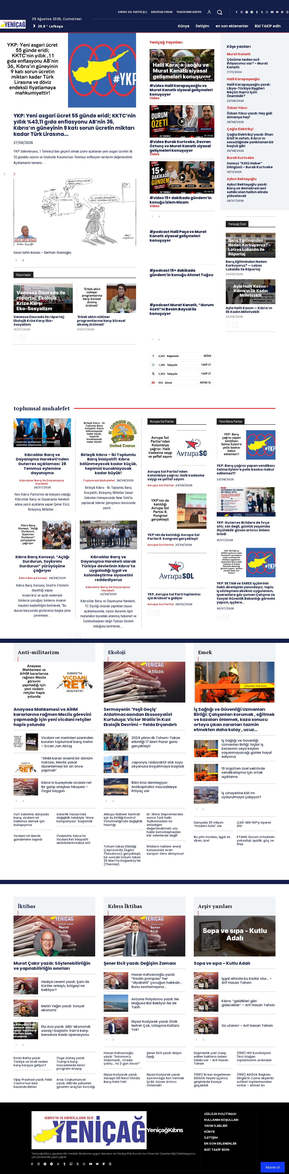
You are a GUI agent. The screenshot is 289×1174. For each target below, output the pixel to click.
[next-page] (14, 174)
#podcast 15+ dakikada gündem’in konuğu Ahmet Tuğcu (181, 272)
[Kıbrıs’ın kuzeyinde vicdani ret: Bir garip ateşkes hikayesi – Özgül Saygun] (26, 786)
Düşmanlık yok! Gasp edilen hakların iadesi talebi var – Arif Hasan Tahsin (211, 1058)
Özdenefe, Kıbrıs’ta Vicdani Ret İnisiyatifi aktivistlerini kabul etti (73, 839)
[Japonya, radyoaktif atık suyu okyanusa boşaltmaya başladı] (116, 764)
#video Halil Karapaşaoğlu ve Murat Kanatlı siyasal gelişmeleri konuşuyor (181, 90)
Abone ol (273, 1167)
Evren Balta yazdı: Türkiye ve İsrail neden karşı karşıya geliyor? (31, 1061)
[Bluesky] (277, 12)
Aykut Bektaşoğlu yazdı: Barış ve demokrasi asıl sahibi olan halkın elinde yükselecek (247, 190)
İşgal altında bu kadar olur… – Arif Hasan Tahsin (247, 980)
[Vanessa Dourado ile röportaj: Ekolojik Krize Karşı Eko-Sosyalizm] (43, 298)
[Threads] (110, 1164)
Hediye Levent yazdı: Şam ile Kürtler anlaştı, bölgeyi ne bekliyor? (65, 985)
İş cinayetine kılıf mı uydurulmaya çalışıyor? (241, 795)
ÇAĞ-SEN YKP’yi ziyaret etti (254, 824)
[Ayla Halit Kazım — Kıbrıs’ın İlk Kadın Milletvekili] (250, 291)
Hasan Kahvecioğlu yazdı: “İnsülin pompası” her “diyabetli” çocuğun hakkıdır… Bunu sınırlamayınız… (156, 980)
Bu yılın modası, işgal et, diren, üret (212, 839)
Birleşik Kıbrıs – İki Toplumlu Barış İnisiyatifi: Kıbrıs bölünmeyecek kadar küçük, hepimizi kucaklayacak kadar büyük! (108, 463)
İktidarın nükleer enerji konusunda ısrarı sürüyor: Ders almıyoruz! (165, 850)
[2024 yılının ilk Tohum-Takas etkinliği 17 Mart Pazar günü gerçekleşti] (116, 742)
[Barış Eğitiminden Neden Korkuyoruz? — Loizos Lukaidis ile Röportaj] (250, 245)
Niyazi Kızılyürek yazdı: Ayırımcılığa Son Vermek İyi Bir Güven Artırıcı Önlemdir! (165, 1079)
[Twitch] (71, 1164)
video (154, 98)
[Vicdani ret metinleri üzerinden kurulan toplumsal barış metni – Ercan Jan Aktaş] (26, 742)
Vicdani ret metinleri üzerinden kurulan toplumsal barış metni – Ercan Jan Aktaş (67, 741)
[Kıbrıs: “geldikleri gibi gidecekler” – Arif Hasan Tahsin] (206, 1003)
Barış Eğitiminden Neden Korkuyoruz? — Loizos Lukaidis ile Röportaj (246, 265)
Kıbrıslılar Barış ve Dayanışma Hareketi (41, 482)
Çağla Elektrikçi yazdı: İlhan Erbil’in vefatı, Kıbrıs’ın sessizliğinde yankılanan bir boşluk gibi (250, 140)
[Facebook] (236, 12)
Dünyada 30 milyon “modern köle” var (208, 824)
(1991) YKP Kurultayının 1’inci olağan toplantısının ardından (254, 1056)
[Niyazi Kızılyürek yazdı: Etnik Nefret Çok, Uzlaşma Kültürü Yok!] (116, 1025)
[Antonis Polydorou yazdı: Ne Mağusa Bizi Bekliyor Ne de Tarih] (116, 1003)
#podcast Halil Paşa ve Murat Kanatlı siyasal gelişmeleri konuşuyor (178, 236)
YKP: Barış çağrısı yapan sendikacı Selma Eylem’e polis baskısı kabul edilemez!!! (246, 469)
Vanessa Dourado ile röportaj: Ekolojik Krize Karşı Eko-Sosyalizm (39, 321)
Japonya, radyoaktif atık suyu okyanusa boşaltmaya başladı (157, 764)
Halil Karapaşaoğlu (243, 79)
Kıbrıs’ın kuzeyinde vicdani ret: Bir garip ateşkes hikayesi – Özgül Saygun (66, 786)
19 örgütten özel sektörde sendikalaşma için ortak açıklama (243, 772)
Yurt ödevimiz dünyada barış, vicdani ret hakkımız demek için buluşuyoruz (31, 819)
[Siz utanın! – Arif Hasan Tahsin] (206, 1025)
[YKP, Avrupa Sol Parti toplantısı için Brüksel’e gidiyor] (176, 570)
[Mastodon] (282, 12)
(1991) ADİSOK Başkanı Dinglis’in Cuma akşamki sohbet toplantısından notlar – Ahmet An (255, 1079)
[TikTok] (58, 1164)
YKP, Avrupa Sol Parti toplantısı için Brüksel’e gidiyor (174, 596)
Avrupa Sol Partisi (160, 485)
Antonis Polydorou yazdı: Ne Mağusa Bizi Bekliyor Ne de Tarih (155, 1003)
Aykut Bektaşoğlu (242, 179)
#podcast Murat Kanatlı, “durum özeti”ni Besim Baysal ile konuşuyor (182, 309)
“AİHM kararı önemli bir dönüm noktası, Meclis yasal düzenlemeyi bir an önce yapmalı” (67, 764)
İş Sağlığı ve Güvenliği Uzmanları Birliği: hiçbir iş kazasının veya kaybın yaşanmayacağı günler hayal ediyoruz (247, 748)
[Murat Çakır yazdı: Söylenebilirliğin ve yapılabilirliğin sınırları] (54, 936)
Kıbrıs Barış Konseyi (33, 578)
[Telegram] (251, 12)
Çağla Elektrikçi (240, 129)
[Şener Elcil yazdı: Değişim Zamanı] (144, 936)
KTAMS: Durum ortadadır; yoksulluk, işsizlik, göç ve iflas (256, 840)
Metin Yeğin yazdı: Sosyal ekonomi (62, 1008)
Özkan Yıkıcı (237, 107)
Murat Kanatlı (239, 54)
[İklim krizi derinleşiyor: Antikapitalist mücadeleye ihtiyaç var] (116, 786)
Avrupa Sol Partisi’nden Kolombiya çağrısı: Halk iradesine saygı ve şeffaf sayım (175, 475)
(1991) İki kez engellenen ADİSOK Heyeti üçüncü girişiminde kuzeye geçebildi (212, 1079)
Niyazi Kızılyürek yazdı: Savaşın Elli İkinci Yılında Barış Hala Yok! (122, 1078)
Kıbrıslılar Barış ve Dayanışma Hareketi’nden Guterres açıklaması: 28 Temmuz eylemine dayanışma (42, 463)
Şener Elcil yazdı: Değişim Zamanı (140, 963)
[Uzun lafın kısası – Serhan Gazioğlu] (75, 212)
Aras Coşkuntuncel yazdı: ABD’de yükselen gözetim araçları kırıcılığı (75, 1083)
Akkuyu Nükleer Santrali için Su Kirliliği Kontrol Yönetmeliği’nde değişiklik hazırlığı (123, 819)
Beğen (207, 355)
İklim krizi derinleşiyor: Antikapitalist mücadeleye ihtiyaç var (154, 786)
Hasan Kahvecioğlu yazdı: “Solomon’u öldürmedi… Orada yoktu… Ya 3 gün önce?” (122, 1058)
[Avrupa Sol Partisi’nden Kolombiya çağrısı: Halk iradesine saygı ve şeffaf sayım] (176, 448)
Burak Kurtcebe (240, 157)
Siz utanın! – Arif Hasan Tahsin (247, 1025)
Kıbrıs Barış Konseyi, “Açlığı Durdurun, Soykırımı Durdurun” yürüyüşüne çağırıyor (42, 563)
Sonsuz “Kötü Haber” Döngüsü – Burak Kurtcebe (250, 165)
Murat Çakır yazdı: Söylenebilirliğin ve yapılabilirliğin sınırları (52, 965)
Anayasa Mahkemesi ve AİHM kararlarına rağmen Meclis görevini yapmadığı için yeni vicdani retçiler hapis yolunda (52, 717)
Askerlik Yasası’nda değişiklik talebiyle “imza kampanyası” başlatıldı (75, 818)
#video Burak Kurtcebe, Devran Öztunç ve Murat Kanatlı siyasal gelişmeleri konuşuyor (180, 146)
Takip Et (206, 364)
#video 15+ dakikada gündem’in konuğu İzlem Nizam (181, 200)
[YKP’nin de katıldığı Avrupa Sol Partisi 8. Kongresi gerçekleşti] (176, 511)
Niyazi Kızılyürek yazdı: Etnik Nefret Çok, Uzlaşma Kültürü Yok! (155, 1025)
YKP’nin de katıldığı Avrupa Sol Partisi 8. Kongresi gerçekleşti (173, 537)
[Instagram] (241, 12)
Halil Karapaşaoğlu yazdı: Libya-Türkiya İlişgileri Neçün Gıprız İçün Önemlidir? (249, 90)
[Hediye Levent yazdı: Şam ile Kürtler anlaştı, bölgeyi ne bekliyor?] (26, 985)
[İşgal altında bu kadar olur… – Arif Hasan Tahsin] (206, 980)
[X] (261, 12)
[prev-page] (4, 174)
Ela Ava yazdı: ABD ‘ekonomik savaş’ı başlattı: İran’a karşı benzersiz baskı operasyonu (66, 1030)
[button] (219, 12)
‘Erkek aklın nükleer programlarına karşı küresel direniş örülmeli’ (101, 321)
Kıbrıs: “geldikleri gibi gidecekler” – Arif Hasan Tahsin (248, 1003)
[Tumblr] (256, 12)
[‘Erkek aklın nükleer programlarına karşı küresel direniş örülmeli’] (106, 298)
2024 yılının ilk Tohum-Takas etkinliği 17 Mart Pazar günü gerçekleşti (155, 741)
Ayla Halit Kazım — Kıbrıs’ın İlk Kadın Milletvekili (249, 310)
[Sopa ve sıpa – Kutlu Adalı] (234, 936)
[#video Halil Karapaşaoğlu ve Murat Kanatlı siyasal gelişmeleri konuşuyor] (182, 65)
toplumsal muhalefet (99, 480)
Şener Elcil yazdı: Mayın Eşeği (164, 1055)
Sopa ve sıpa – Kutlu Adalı (222, 963)
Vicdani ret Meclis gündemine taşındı (28, 838)
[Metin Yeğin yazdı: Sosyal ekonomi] (26, 1008)
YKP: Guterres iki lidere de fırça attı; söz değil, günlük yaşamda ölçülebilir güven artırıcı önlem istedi (243, 528)
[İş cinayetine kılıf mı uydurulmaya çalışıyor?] (206, 794)
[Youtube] (272, 12)
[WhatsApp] (267, 12)
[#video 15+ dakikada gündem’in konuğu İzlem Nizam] (182, 177)
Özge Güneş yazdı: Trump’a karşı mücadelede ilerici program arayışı (70, 1063)
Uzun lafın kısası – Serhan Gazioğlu (42, 252)
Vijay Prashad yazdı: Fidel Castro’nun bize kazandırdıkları (33, 1083)
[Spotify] (246, 12)
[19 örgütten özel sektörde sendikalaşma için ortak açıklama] (206, 772)
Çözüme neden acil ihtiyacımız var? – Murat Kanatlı (247, 63)
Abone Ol (205, 382)
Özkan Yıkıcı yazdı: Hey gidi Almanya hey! (249, 115)
